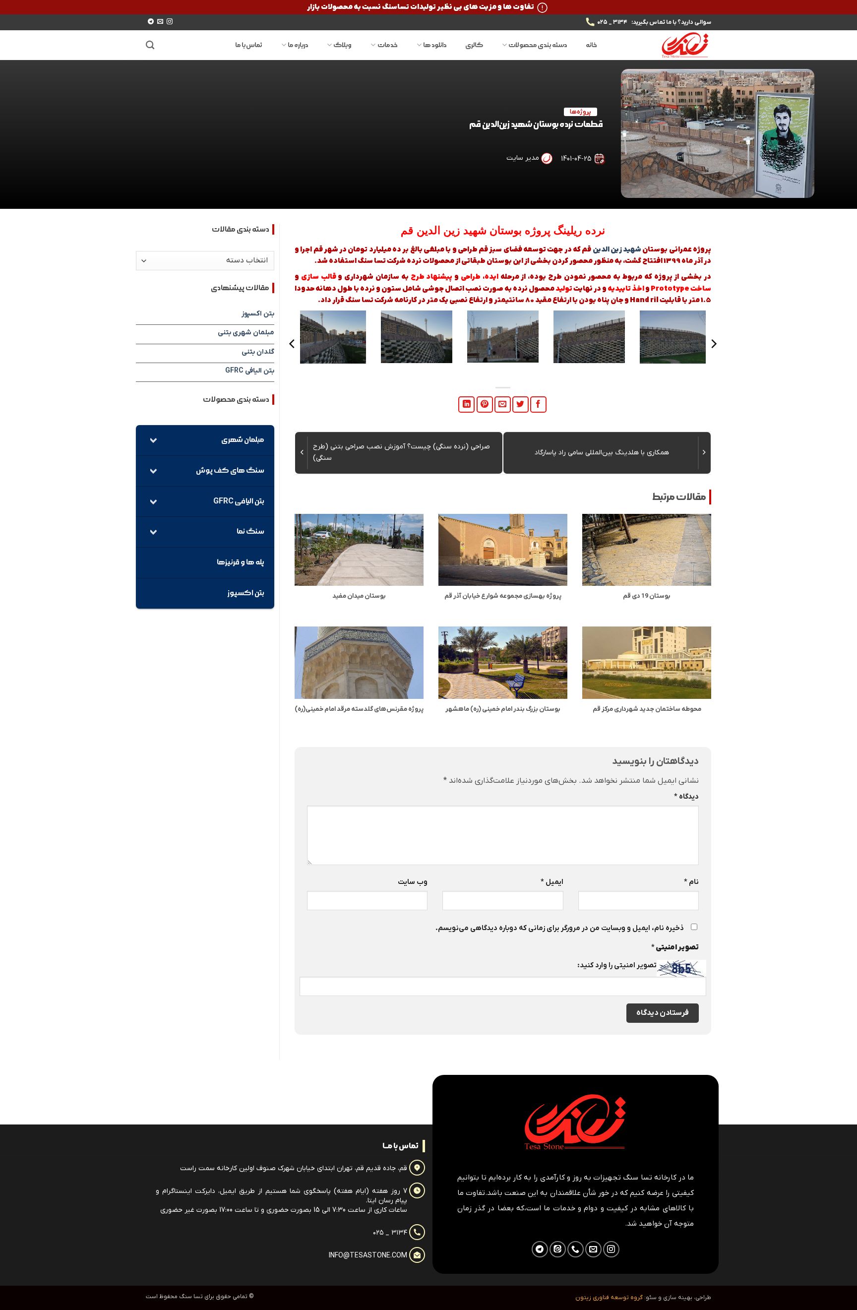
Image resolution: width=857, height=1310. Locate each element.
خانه (591, 45)
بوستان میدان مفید (359, 596)
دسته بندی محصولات (537, 45)
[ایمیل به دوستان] (502, 404)
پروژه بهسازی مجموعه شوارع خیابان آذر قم (502, 596)
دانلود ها (434, 45)
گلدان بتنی (258, 352)
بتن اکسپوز (258, 313)
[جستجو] (150, 45)
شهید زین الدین (452, 230)
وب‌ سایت (413, 882)
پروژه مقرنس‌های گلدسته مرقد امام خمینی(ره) (359, 709)
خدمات (387, 45)
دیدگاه (686, 797)
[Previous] (713, 344)
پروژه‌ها (580, 112)
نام (691, 882)
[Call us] (575, 1249)
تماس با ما (248, 45)
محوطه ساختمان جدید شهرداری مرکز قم (647, 709)
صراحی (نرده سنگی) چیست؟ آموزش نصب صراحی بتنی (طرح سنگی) (401, 452)
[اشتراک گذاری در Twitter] (520, 404)
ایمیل (552, 882)
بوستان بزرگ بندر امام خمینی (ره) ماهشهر (502, 709)
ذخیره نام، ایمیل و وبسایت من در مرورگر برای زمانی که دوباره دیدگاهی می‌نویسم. (559, 928)
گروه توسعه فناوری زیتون (609, 1298)
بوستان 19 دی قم (647, 596)
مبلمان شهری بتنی (246, 332)
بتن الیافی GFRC (249, 370)
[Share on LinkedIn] (466, 404)
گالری (474, 45)
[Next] (292, 344)
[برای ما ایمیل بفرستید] (160, 21)
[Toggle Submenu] (153, 440)
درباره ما (298, 45)
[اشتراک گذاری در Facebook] (538, 404)
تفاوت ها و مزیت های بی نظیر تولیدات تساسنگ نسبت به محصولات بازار (420, 7)
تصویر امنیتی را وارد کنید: (617, 965)
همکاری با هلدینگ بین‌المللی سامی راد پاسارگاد (602, 452)
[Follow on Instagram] (170, 21)
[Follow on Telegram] (151, 21)
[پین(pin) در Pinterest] (485, 404)
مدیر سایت (522, 158)
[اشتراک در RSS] (558, 1249)
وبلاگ (342, 45)
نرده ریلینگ (579, 230)
